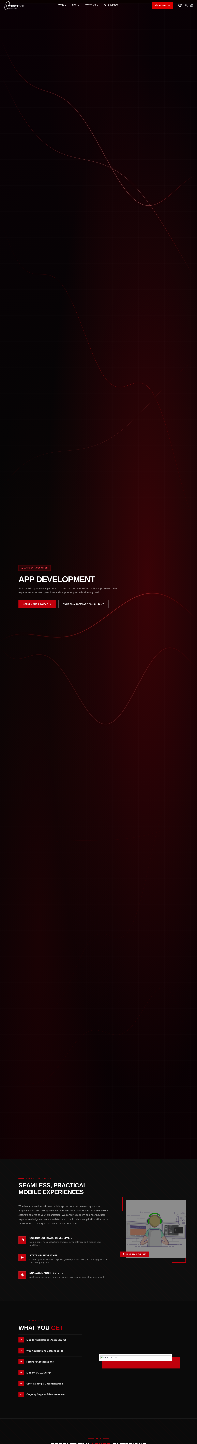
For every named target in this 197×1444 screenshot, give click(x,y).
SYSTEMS (90, 5)
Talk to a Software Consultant (83, 604)
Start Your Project (35, 604)
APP (74, 5)
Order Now (160, 5)
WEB (61, 5)
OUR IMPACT (111, 5)
